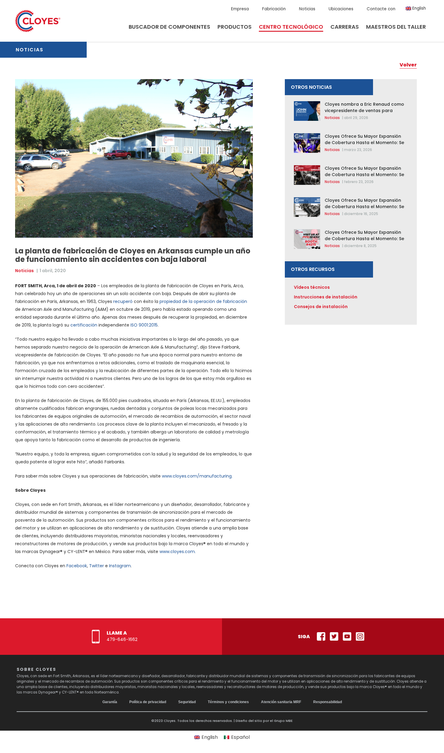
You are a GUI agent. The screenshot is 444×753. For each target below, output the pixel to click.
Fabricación (274, 9)
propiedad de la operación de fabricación (203, 301)
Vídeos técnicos (312, 287)
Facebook (76, 566)
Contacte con (381, 9)
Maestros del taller (396, 27)
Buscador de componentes (169, 27)
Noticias (307, 9)
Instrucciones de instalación (325, 297)
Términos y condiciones (228, 702)
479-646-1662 (122, 639)
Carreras (344, 27)
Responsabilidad (327, 702)
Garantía (109, 702)
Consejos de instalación (321, 307)
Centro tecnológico (291, 27)
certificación (83, 325)
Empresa (240, 9)
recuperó (123, 301)
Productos (234, 27)
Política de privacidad (147, 702)
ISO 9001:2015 (144, 325)
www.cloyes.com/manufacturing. (197, 476)
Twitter (96, 566)
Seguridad (187, 702)
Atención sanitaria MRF (281, 702)
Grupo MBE (283, 720)
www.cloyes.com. (177, 552)
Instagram (120, 566)
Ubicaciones (341, 9)
